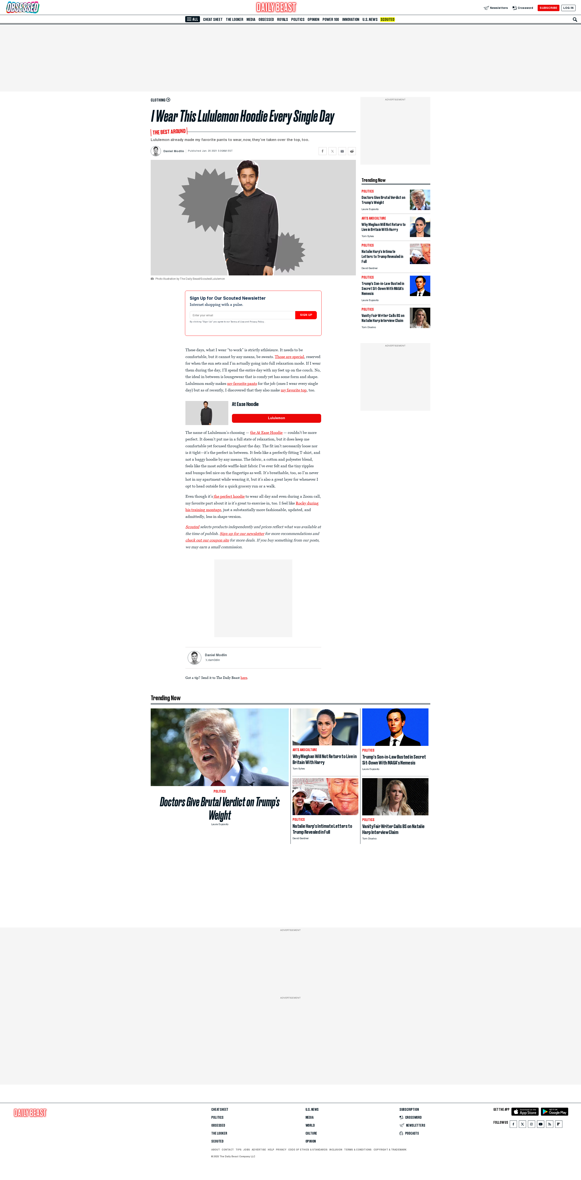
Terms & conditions (358, 1149)
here (244, 677)
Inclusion (335, 1149)
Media (250, 19)
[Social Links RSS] (549, 1125)
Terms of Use (238, 322)
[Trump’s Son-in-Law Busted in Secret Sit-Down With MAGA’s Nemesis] (420, 295)
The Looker (234, 19)
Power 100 (331, 19)
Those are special (289, 356)
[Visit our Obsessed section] (37, 8)
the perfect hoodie (229, 496)
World (310, 1125)
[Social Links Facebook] (513, 1125)
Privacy (281, 1149)
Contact (228, 1149)
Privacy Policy (257, 322)
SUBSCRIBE (548, 8)
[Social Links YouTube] (540, 1125)
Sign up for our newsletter (242, 533)
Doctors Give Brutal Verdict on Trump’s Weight (220, 808)
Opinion (313, 19)
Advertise (259, 1149)
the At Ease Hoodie (266, 432)
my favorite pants (242, 383)
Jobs (246, 1149)
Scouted (387, 19)
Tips (238, 1149)
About (215, 1149)
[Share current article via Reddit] (352, 151)
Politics (297, 19)
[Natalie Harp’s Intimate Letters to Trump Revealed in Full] (420, 263)
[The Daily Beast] (276, 8)
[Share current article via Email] (342, 151)
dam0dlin (214, 660)
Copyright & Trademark (390, 1149)
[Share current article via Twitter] (332, 151)
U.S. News (369, 19)
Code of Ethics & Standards (307, 1149)
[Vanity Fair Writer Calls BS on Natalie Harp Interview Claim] (420, 327)
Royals (282, 19)
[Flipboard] (558, 1125)
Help (271, 1149)
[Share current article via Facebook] (323, 151)
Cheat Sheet (213, 19)
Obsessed (266, 19)
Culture (311, 1133)
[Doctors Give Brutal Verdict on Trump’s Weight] (420, 209)
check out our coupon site (207, 540)
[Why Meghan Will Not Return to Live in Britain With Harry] (420, 236)
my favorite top (294, 390)
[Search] (575, 19)
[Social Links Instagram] (531, 1125)
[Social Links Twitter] (522, 1125)
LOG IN (568, 8)
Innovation (350, 19)
